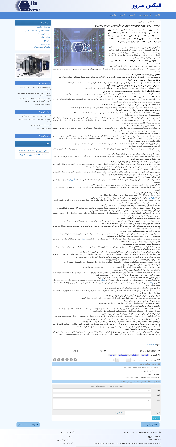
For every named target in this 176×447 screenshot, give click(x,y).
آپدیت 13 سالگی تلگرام (43, 128)
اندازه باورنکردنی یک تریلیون (42, 104)
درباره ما (71, 436)
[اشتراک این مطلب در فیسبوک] (67, 360)
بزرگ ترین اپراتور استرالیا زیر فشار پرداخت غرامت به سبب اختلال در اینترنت (34, 94)
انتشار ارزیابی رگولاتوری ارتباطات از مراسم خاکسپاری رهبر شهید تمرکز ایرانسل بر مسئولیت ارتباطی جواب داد (34, 99)
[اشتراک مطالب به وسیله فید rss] (75, 360)
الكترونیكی (123, 355)
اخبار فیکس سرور (149, 425)
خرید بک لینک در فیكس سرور (65, 439)
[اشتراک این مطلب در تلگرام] (71, 360)
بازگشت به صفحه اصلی (27, 425)
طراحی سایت (45, 37)
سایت (122, 15)
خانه (156, 15)
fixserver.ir (151, 345)
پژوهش (151, 198)
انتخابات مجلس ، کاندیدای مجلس (37, 30)
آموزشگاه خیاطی (43, 27)
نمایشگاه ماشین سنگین (41, 47)
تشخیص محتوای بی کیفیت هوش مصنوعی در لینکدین (36, 116)
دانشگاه (45, 154)
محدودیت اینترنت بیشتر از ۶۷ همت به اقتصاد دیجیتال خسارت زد (142, 377)
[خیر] (117, 360)
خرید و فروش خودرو (42, 34)
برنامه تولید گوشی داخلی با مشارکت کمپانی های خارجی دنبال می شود (141, 367)
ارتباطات (150, 283)
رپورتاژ (30, 154)
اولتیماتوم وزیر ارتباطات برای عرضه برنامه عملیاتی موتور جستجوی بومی (35, 88)
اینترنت (131, 15)
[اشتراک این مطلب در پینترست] (59, 360)
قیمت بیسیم (45, 44)
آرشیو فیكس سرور (144, 15)
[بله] (128, 360)
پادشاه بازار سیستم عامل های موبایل (40, 125)
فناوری (22, 154)
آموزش (72, 180)
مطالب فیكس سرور (69, 442)
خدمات (112, 15)
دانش (83, 239)
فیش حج (47, 41)
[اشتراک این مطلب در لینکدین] (54, 360)
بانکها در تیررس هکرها (153, 374)
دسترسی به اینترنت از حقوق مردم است (148, 371)
